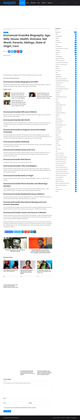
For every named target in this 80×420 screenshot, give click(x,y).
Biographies (22, 2)
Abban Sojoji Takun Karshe (61, 185)
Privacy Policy (73, 417)
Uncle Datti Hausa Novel (61, 125)
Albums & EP (58, 74)
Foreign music (58, 110)
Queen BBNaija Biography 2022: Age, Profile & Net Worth (10, 271)
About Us (58, 417)
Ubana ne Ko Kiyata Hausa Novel (62, 183)
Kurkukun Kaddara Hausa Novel (62, 88)
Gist (56, 147)
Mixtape (57, 40)
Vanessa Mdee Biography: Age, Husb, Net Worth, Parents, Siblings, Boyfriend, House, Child (10, 286)
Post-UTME (58, 133)
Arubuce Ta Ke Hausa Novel (61, 64)
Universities (58, 145)
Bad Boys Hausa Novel (60, 86)
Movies (57, 54)
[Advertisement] (40, 17)
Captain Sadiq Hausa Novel (61, 167)
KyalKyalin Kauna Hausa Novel (62, 62)
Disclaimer (68, 417)
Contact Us (63, 417)
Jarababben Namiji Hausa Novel (62, 80)
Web (57, 151)
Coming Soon (58, 84)
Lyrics (39, 2)
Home (5, 28)
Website (30, 402)
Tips (56, 187)
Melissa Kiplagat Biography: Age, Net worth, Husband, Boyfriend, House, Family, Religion (26, 271)
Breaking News (59, 46)
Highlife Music (59, 76)
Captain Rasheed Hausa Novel (62, 169)
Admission (58, 92)
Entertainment (58, 131)
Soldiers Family (59, 108)
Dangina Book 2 (59, 106)
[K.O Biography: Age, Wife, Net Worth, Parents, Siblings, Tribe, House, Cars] (44, 264)
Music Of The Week (60, 155)
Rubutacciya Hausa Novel (61, 175)
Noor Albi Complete (60, 165)
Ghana (57, 98)
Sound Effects (58, 90)
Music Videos (58, 118)
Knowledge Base (59, 139)
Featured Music (59, 36)
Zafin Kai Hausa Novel (60, 60)
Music (27, 2)
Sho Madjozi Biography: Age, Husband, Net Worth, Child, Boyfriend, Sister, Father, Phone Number (27, 372)
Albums (57, 135)
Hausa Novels (33, 2)
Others (57, 191)
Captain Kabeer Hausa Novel (61, 171)
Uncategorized (59, 127)
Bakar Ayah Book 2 (59, 120)
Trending (57, 94)
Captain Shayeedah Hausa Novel (62, 173)
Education (58, 114)
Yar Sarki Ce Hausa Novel (61, 161)
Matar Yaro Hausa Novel (61, 163)
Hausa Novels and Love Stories (62, 48)
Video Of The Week (59, 153)
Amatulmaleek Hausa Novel (61, 96)
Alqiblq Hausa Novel (60, 181)
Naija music (50, 2)
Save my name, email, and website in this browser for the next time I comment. (20, 407)
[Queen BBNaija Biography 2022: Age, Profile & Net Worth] (10, 264)
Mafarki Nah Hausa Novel (61, 159)
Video (57, 100)
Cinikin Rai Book (59, 179)
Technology (58, 149)
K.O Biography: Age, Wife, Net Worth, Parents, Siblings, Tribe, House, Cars (44, 271)
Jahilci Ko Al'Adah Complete (61, 157)
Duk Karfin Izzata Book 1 (61, 112)
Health (57, 143)
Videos (57, 116)
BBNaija (57, 66)
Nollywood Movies (60, 58)
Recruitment (58, 137)
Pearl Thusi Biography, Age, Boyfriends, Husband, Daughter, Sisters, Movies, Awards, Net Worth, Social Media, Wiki (44, 372)
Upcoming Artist (59, 189)
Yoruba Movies (59, 56)
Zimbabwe (58, 129)
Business (57, 68)
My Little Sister (59, 122)
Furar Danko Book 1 (60, 177)
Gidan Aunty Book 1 (60, 82)
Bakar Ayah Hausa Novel (61, 104)
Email (4, 402)
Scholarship (58, 70)
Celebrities (44, 2)
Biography (58, 102)
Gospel (57, 38)
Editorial (57, 141)
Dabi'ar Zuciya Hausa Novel (61, 78)
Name (4, 398)
